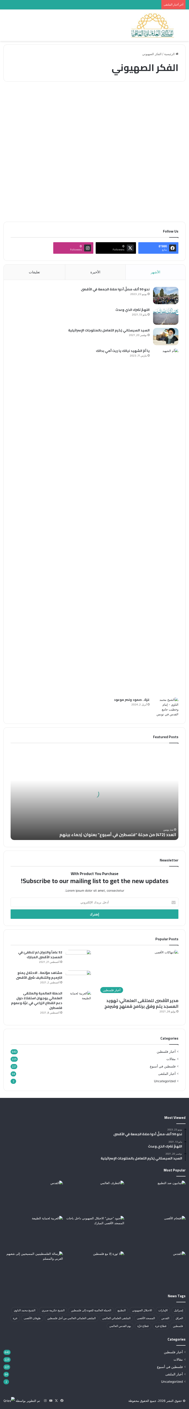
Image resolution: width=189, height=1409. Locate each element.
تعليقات (34, 272)
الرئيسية (170, 54)
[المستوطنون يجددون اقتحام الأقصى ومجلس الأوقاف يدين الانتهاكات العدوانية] (156, 1233)
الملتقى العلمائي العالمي (116, 1318)
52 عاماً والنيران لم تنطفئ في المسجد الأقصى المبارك (40, 954)
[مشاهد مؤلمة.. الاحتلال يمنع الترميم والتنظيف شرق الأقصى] (78, 979)
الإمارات (163, 1310)
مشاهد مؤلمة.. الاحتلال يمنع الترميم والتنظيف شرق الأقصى (39, 975)
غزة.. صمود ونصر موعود (132, 700)
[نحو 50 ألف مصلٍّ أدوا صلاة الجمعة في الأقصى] (165, 295)
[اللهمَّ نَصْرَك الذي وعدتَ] (165, 316)
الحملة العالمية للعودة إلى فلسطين (91, 1310)
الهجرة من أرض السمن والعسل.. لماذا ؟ (158, 112)
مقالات (174, 96)
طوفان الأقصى (32, 1318)
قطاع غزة (160, 1326)
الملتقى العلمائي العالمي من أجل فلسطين (71, 1318)
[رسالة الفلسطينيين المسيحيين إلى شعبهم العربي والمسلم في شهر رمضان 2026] (33, 1268)
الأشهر (155, 272)
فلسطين (178, 1326)
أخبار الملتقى (167, 1074)
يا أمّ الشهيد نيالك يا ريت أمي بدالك (123, 351)
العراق (179, 1318)
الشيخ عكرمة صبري (53, 1310)
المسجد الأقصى (146, 1318)
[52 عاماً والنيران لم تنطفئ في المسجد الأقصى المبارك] (78, 958)
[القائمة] (5, 27)
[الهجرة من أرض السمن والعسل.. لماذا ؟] (156, 152)
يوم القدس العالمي (120, 1326)
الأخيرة (95, 272)
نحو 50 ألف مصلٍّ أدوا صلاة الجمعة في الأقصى (115, 289)
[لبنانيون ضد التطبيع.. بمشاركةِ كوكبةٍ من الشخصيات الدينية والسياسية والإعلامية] (156, 1197)
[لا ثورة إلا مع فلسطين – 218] (94, 1268)
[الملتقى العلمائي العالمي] (152, 25)
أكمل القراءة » (167, 202)
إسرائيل (178, 1310)
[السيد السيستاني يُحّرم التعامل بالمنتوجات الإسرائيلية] (165, 336)
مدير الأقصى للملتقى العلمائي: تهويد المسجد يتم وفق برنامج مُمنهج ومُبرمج (141, 1003)
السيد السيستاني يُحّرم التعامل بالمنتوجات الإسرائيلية (109, 330)
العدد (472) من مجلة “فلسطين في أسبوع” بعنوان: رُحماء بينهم (117, 834)
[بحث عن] (183, 27)
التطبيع (122, 1310)
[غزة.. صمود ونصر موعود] (165, 707)
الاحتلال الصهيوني (142, 1310)
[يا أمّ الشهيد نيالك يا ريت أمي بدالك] (165, 521)
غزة (15, 1318)
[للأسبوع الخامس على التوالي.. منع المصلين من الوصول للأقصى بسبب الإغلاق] (33, 1197)
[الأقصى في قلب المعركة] (94, 1233)
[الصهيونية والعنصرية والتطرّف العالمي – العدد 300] (94, 1197)
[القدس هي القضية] (156, 1268)
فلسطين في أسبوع (163, 1066)
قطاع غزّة (143, 1326)
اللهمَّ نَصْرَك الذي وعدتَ (132, 310)
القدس (165, 1318)
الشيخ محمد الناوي (24, 1310)
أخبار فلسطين (166, 1051)
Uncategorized (165, 1081)
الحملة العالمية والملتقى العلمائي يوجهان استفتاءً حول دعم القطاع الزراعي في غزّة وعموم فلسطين (36, 1000)
